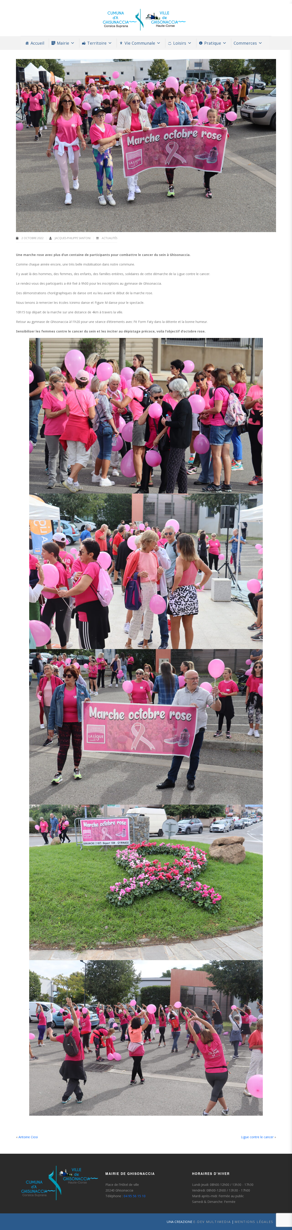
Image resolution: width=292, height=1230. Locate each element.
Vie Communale (140, 43)
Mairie (63, 43)
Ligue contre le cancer (257, 1137)
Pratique (212, 43)
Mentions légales (254, 1222)
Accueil (37, 43)
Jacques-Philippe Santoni (73, 238)
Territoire (97, 43)
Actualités (109, 238)
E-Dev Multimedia (212, 1222)
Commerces (245, 43)
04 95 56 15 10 (135, 1196)
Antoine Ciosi (28, 1137)
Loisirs (179, 43)
